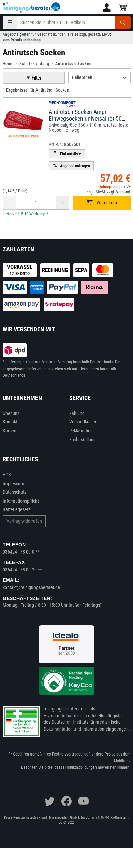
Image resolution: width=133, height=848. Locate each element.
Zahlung (77, 413)
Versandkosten (83, 422)
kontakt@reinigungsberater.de (31, 587)
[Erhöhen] (62, 203)
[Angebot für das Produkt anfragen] (71, 165)
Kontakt (10, 422)
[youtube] (83, 801)
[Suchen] (123, 22)
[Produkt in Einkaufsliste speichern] (67, 153)
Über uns (11, 413)
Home (8, 63)
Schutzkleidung (34, 63)
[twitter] (49, 801)
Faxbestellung (82, 439)
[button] (107, 7)
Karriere (10, 430)
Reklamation (81, 430)
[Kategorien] (10, 22)
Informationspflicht (21, 501)
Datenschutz (15, 492)
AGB (7, 474)
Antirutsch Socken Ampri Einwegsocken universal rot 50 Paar (85, 118)
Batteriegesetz (17, 509)
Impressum (14, 483)
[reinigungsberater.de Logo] (32, 7)
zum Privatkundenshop (22, 40)
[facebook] (66, 801)
